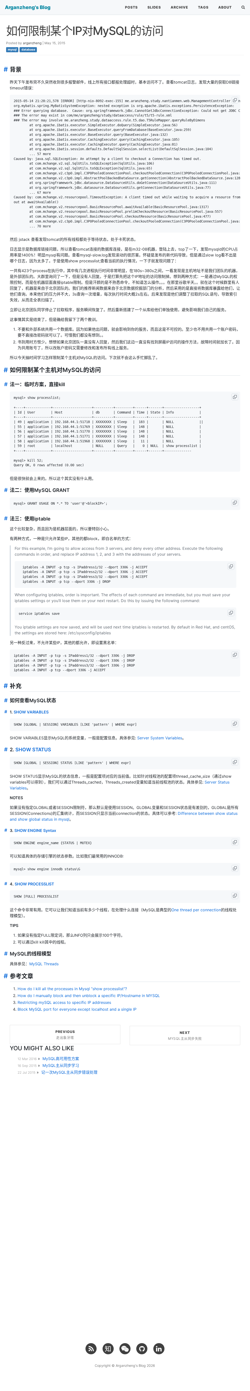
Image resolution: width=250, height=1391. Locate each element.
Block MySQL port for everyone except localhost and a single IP (77, 1009)
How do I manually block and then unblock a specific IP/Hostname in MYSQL (89, 995)
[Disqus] (125, 1141)
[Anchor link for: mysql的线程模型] (5, 953)
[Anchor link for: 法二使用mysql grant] (5, 490)
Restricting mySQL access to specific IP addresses (64, 1002)
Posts (131, 7)
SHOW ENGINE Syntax (35, 830)
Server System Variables (159, 737)
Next (185, 1035)
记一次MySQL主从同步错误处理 (69, 1072)
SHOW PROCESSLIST (34, 883)
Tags (203, 7)
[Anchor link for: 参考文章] (4, 976)
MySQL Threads (44, 963)
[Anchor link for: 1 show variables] (5, 711)
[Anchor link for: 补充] (4, 686)
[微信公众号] (124, 1348)
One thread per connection (196, 909)
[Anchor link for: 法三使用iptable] (5, 518)
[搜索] (243, 7)
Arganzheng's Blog (28, 7)
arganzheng (32, 43)
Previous (65, 1035)
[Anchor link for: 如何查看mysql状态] (5, 700)
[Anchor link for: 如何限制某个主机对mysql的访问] (4, 370)
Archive (179, 7)
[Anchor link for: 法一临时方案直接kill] (5, 384)
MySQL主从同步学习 (60, 1065)
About (225, 7)
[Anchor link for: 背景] (4, 69)
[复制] (234, 100)
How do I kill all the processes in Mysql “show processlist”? (72, 988)
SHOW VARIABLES (31, 712)
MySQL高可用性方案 (60, 1058)
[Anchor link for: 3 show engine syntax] (5, 830)
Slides (154, 7)
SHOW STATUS (33, 750)
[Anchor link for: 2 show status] (5, 749)
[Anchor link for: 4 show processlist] (5, 883)
